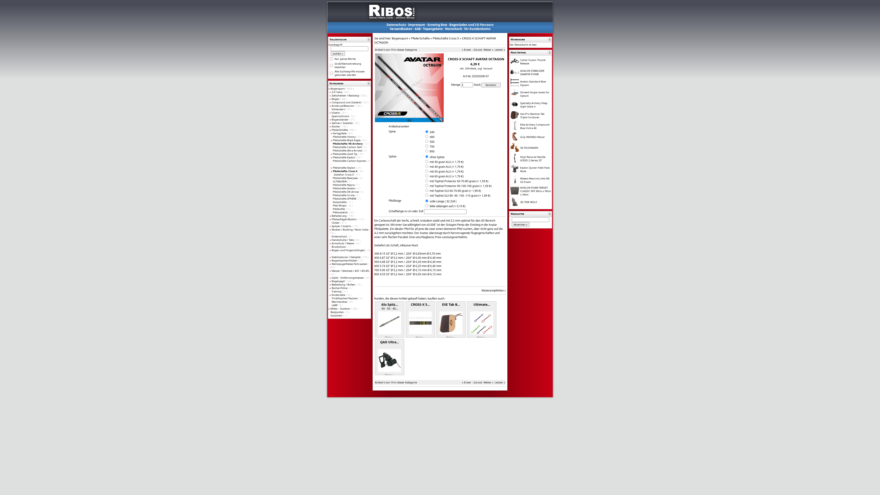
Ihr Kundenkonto (477, 29)
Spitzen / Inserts (342, 226)
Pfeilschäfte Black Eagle (347, 140)
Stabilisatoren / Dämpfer (347, 257)
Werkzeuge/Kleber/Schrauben (350, 264)
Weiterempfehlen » (493, 290)
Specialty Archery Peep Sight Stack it (533, 104)
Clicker (336, 222)
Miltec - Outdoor (340, 308)
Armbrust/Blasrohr (343, 105)
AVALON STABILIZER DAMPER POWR (532, 72)
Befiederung (339, 215)
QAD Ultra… (389, 342)
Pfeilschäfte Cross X (446, 38)
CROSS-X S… (420, 304)
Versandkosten (401, 29)
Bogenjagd (338, 281)
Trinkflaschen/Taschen (345, 298)
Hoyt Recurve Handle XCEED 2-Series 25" (532, 158)
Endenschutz (339, 236)
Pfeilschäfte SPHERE (345, 198)
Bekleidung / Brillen (344, 284)
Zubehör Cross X (344, 174)
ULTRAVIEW (340, 181)
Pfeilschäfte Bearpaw (345, 178)
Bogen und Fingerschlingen (349, 250)
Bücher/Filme (340, 288)
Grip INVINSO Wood (532, 137)
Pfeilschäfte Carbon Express (350, 160)
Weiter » (488, 49)
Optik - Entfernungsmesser (348, 277)
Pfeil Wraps (340, 205)
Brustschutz (339, 246)
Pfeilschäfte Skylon (344, 167)
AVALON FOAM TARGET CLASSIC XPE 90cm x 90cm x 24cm (535, 191)
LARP (335, 305)
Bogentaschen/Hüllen (345, 260)
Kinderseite (339, 295)
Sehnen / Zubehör (343, 123)
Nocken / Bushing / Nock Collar (350, 229)
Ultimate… (481, 304)
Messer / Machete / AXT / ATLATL (351, 270)
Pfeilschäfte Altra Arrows (348, 150)
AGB (418, 29)
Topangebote (433, 29)
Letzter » (500, 49)
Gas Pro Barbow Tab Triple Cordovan (532, 115)
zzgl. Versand (485, 68)
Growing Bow (437, 25)
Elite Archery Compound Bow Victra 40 (535, 126)
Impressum (416, 25)
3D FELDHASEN (529, 147)
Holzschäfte (340, 202)
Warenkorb (453, 29)
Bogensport (337, 88)
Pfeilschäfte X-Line (344, 195)
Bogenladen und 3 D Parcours (471, 25)
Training (337, 291)
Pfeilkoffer (339, 209)
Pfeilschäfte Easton (344, 157)
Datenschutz (396, 25)
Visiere (336, 112)
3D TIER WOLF (528, 202)
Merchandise (340, 301)
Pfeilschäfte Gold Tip (345, 154)
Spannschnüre (340, 116)
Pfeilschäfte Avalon (344, 188)
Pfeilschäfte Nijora (344, 185)
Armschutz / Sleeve (343, 243)
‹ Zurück (477, 49)
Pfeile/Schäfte (340, 130)
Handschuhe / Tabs (343, 240)
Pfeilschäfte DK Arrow (346, 191)
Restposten (337, 312)
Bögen (336, 99)
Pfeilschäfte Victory (344, 136)
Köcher (336, 126)
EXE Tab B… (451, 304)
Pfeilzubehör (341, 212)
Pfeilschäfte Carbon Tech (348, 147)
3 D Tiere (337, 92)
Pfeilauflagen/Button (344, 219)
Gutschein (336, 315)
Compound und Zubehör (347, 102)
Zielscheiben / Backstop (346, 95)
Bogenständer (340, 119)
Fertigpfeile (340, 133)
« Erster (466, 49)
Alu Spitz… (389, 304)
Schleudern (339, 109)
